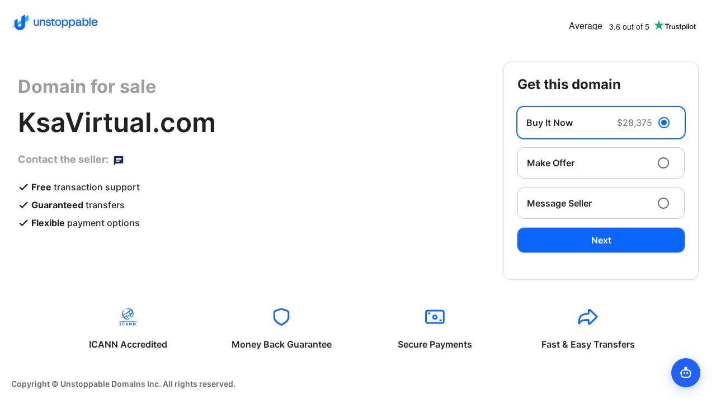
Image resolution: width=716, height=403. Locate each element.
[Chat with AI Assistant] (685, 372)
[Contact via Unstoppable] (118, 159)
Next (601, 240)
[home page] (54, 22)
